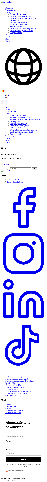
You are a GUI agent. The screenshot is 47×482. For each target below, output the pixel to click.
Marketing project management (21, 16)
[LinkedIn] (23, 322)
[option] (25, 95)
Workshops (9, 35)
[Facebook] (23, 230)
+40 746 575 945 (13, 180)
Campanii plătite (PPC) (18, 22)
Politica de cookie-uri (13, 413)
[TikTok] (23, 368)
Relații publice (15, 20)
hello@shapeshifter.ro (15, 182)
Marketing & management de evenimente (25, 18)
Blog (7, 39)
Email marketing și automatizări (21, 31)
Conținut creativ (16, 33)
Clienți (7, 37)
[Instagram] (23, 276)
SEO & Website (16, 26)
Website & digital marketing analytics (23, 29)
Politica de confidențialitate (15, 411)
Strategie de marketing (18, 14)
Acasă (7, 6)
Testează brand (10, 10)
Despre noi (9, 8)
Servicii (8, 12)
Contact (8, 41)
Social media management (19, 24)
